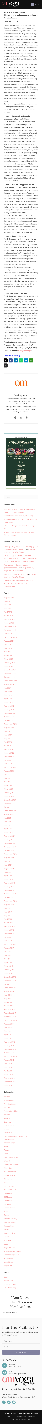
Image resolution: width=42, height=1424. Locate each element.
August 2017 (9, 948)
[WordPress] (26, 417)
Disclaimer (31, 1416)
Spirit (6, 1211)
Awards (7, 1118)
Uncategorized (9, 1233)
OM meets (8, 1201)
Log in (6, 1277)
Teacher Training (10, 1219)
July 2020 (7, 861)
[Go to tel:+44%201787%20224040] (21, 1365)
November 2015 (10, 1017)
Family (6, 1146)
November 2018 (10, 894)
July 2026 (7, 601)
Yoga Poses (8, 1258)
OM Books (8, 1193)
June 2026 (8, 605)
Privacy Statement (19, 1416)
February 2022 (9, 793)
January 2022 (9, 796)
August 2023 (9, 728)
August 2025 (9, 641)
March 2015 (8, 1038)
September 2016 (10, 988)
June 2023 (8, 735)
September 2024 (10, 681)
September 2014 (10, 1056)
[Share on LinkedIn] (16, 360)
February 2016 (9, 1009)
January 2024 (9, 709)
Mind (6, 1182)
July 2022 (7, 775)
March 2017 (8, 966)
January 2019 (9, 887)
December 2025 (10, 626)
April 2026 (8, 612)
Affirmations (9, 1100)
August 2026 (9, 597)
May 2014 (7, 1067)
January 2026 (9, 623)
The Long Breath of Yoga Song (16, 574)
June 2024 (8, 691)
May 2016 (7, 999)
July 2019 (7, 872)
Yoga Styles (8, 1262)
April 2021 (8, 829)
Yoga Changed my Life (12, 1251)
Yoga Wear (8, 1266)
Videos (6, 1237)
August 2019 (9, 868)
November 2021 (10, 803)
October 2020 (9, 850)
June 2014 (8, 1064)
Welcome (7, 1240)
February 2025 (9, 663)
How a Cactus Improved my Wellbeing (18, 516)
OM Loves (8, 1197)
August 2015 (9, 1024)
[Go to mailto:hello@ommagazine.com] (21, 1372)
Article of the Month (11, 1111)
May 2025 (7, 652)
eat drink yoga (9, 1143)
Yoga (6, 1244)
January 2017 (9, 973)
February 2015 (9, 1042)
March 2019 (8, 879)
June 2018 (8, 912)
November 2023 (10, 717)
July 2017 (7, 952)
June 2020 (8, 865)
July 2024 (7, 688)
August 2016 (9, 991)
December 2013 (10, 1082)
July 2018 (7, 908)
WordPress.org (10, 1288)
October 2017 (9, 941)
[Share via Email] (31, 360)
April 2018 (8, 919)
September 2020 (10, 854)
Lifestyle (7, 1161)
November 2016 (10, 980)
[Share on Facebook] (11, 360)
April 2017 (8, 962)
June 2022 (8, 778)
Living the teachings (11, 1164)
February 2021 (9, 836)
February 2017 (9, 970)
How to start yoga (11, 1157)
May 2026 (7, 608)
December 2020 (10, 843)
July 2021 (7, 818)
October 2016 (9, 984)
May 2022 (7, 782)
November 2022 (10, 760)
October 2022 (9, 764)
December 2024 (10, 670)
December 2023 (10, 713)
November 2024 (10, 673)
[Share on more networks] (6, 365)
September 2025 (10, 637)
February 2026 (9, 619)
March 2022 (8, 789)
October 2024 (9, 677)
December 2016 (10, 977)
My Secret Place (10, 1190)
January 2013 (9, 1085)
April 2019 (8, 876)
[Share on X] (6, 360)
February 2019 (9, 883)
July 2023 (7, 731)
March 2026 (8, 616)
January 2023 (9, 753)
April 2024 (8, 699)
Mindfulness (9, 1186)
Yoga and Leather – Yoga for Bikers (20, 561)
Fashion (7, 1150)
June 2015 (8, 1027)
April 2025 (8, 655)
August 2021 (9, 814)
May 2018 (7, 915)
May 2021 (7, 825)
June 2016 (8, 995)
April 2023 (8, 742)
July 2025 (7, 644)
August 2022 (9, 771)
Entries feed (8, 1280)
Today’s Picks (9, 1226)
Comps (6, 1129)
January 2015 (9, 1045)
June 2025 (8, 648)
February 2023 (9, 749)
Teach (6, 1215)
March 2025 (8, 659)
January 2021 (9, 840)
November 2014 (10, 1053)
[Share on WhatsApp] (21, 360)
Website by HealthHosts (21, 1420)
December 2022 (10, 756)
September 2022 (10, 767)
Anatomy (7, 1107)
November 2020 (10, 847)
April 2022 (8, 785)
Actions (7, 1097)
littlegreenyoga (24, 350)
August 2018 (9, 905)
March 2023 (8, 746)
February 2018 (9, 926)
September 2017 (10, 944)
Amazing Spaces (10, 1104)
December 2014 (10, 1049)
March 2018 (8, 923)
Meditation (8, 1179)
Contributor (8, 1133)
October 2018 (9, 897)
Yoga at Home (9, 1247)
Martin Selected (10, 1175)
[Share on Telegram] (26, 360)
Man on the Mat (10, 1172)
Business (7, 1122)
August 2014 (9, 1060)
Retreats (7, 1204)
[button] (21, 1352)
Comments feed (10, 1284)
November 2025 (10, 630)
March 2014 (8, 1074)
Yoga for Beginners (11, 1255)
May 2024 (7, 695)
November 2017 (10, 937)
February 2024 (9, 706)
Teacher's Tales (10, 1222)
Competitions (9, 1125)
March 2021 (8, 832)
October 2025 (9, 634)
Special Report (9, 1208)
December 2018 (10, 890)
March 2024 (8, 702)
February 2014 (9, 1078)
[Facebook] (15, 417)
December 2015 (10, 1013)
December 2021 (10, 800)
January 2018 (9, 930)
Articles (7, 1115)
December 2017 (10, 933)
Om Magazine (21, 395)
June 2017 (8, 955)
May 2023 (7, 738)
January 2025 (9, 666)
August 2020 (9, 858)
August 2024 (9, 684)
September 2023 (10, 724)
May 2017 (7, 959)
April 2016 (8, 1002)
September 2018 (10, 901)
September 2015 (10, 1020)
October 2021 (9, 807)
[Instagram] (21, 417)
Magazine (8, 1168)
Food (6, 1154)
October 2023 (9, 720)
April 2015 (8, 1035)
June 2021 (8, 821)
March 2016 (8, 1006)
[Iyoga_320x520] (21, 462)
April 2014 (8, 1071)
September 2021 (10, 811)
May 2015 (7, 1031)
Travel (6, 1229)
